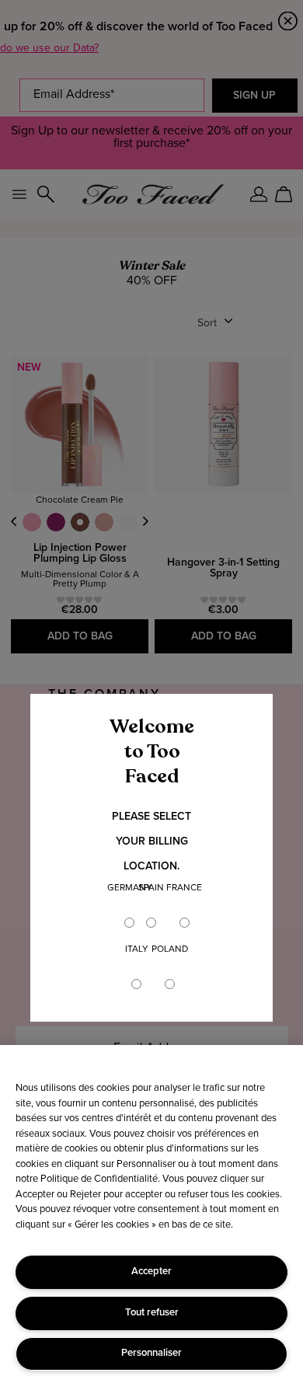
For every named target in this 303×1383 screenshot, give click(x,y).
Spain (151, 888)
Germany (129, 888)
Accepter (151, 1271)
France (184, 888)
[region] (151, 1214)
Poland (170, 949)
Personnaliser (151, 1353)
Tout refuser (152, 1313)
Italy (136, 949)
